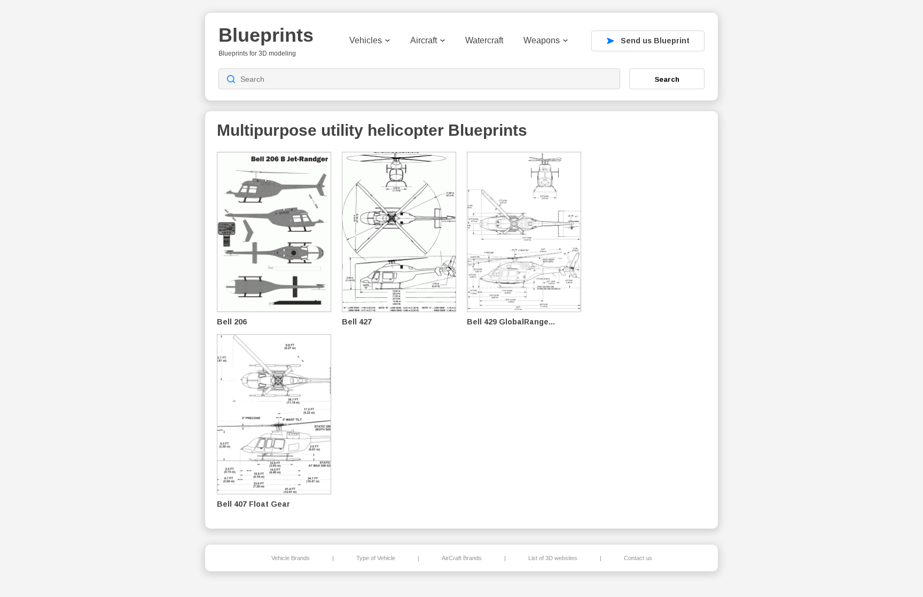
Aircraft (423, 40)
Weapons (541, 40)
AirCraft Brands (462, 558)
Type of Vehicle (375, 558)
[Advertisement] (650, 332)
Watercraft (484, 40)
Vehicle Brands (290, 558)
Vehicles (365, 40)
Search (667, 79)
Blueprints (266, 35)
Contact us (638, 558)
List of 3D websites (552, 558)
